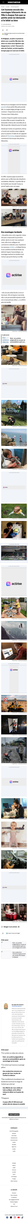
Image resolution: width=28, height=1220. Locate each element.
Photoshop (10, 136)
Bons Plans (14, 1135)
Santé (14, 1167)
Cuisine (14, 1142)
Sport (14, 1174)
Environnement (14, 1140)
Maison (14, 1165)
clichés (11, 247)
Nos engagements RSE (14, 1199)
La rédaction (14, 1197)
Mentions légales (14, 1202)
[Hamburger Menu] (3, 2)
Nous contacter (14, 1195)
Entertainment (14, 1138)
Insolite (14, 1149)
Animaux (14, 1133)
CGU (14, 1204)
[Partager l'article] (2, 30)
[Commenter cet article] (7, 30)
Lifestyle (14, 1163)
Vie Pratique (14, 1176)
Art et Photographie (14, 1131)
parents (3, 107)
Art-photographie (15, 7)
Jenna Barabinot (7, 24)
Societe (7, 7)
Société (14, 1172)
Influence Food (14, 1206)
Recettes (14, 1144)
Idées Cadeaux (14, 1181)
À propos (14, 1193)
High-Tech (14, 1147)
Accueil (2, 7)
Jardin (14, 1151)
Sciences (14, 1170)
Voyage (14, 1179)
